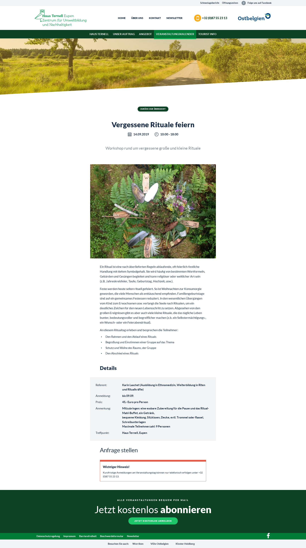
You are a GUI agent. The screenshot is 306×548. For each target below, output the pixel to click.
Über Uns (137, 18)
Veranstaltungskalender (175, 34)
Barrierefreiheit (88, 536)
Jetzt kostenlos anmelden (153, 521)
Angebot (145, 34)
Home (122, 18)
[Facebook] (268, 537)
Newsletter (174, 18)
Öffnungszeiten (230, 3)
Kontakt (155, 18)
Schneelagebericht (209, 3)
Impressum (69, 536)
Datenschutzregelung (48, 536)
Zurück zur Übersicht (153, 109)
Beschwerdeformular (111, 536)
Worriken (137, 543)
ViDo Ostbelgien (160, 543)
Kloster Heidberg (185, 543)
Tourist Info (207, 34)
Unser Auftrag (124, 34)
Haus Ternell (99, 34)
